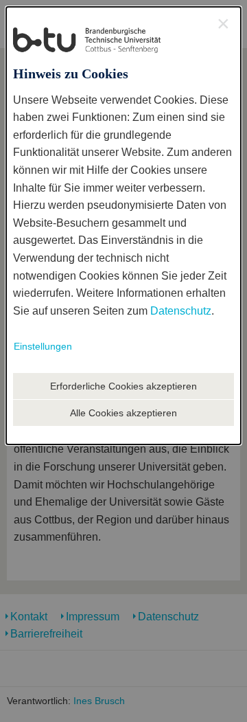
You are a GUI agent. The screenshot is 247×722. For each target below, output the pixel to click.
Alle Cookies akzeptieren (123, 412)
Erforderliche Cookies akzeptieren (123, 386)
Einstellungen (43, 346)
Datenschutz (180, 311)
